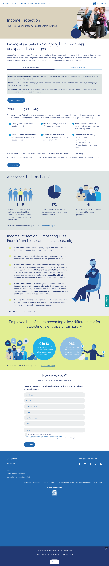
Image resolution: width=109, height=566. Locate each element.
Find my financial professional (16, 473)
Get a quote (13, 165)
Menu (7, 3)
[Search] (49, 3)
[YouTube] (85, 463)
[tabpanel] (54, 84)
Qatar (8, 470)
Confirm (54, 562)
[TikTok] (96, 463)
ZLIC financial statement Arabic (84, 482)
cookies (70, 554)
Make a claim (28, 3)
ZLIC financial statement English (65, 482)
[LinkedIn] (101, 463)
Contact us (45, 482)
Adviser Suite (11, 463)
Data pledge (36, 482)
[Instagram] (90, 463)
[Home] (99, 3)
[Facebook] (80, 463)
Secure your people (16, 100)
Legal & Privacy (27, 482)
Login (16, 3)
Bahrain (9, 466)
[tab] (30, 67)
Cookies (52, 482)
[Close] (106, 549)
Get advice (41, 3)
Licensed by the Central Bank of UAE (18, 477)
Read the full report (48, 226)
